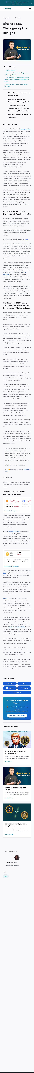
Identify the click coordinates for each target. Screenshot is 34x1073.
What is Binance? (11, 70)
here (26, 239)
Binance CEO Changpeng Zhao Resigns (15, 789)
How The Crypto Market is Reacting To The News (15, 85)
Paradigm (5, 598)
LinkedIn (10, 688)
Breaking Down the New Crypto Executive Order (16, 752)
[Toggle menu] (30, 8)
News (5, 876)
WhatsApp (18, 693)
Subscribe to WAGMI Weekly (17, 715)
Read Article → (9, 762)
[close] (32, 3)
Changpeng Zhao (26, 129)
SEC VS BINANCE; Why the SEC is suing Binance (16, 825)
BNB (4, 573)
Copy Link (11, 683)
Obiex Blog (7, 8)
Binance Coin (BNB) (13, 531)
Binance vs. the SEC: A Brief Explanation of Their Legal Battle (16, 74)
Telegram (25, 688)
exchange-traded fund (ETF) (17, 627)
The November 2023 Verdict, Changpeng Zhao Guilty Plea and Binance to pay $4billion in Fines (16, 80)
